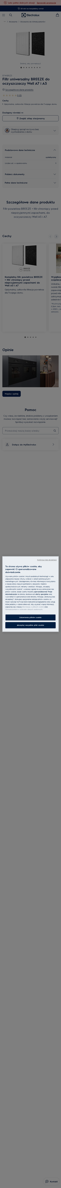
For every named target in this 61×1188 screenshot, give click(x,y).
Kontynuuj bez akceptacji (47, 560)
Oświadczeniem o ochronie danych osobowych (23, 609)
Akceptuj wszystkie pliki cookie (30, 625)
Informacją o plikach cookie (33, 607)
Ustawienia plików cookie (30, 617)
